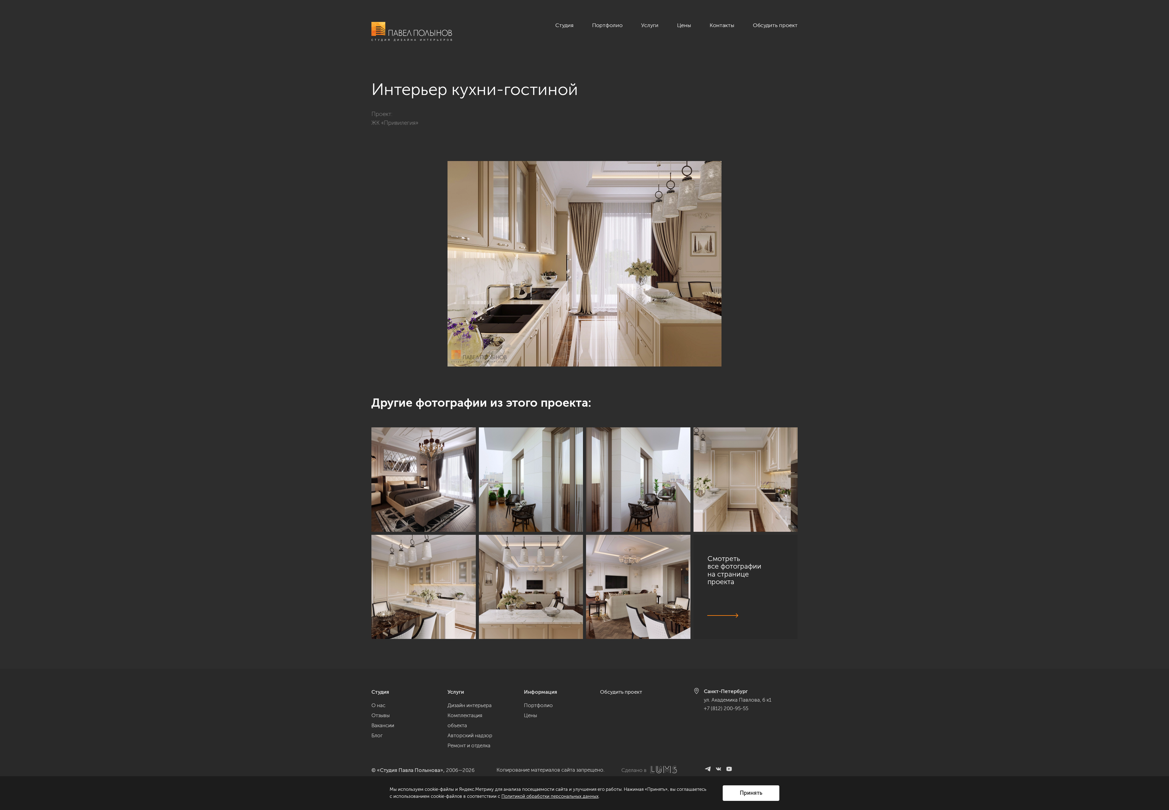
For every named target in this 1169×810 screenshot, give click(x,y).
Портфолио (607, 25)
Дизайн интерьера (470, 705)
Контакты (722, 25)
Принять (751, 793)
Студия (564, 25)
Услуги (649, 25)
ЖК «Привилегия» (394, 122)
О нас (378, 705)
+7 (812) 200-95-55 (726, 708)
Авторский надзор (470, 735)
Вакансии (382, 725)
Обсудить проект (775, 25)
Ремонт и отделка (469, 745)
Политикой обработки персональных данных (550, 796)
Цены (684, 25)
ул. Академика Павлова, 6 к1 (737, 700)
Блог (377, 735)
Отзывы (380, 715)
